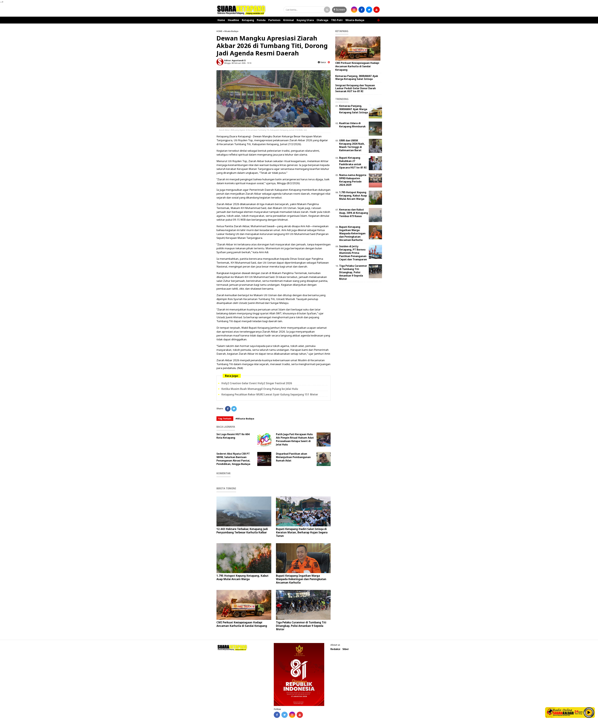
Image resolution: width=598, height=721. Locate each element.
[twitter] (369, 10)
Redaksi (335, 649)
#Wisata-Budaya (244, 418)
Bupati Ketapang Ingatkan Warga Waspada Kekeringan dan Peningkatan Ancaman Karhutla (301, 579)
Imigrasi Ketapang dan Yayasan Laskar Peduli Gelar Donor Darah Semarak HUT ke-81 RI (355, 88)
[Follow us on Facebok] (277, 715)
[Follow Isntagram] (292, 715)
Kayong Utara (305, 20)
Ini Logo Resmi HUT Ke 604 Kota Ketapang (232, 436)
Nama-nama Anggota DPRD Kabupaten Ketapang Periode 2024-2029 (352, 179)
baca (323, 62)
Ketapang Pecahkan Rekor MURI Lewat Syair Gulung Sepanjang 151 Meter (269, 394)
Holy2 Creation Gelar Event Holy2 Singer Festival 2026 (256, 383)
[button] (378, 18)
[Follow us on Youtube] (300, 715)
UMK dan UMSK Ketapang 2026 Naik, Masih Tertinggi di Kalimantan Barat (352, 145)
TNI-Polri (337, 20)
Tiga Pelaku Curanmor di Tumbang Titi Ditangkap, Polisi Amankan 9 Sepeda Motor (301, 626)
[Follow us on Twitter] (284, 715)
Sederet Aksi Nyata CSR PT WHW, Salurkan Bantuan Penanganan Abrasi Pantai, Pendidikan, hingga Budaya (233, 459)
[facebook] (361, 10)
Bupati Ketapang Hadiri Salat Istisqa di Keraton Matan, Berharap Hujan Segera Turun (301, 532)
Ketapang (248, 20)
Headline (233, 20)
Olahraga (322, 20)
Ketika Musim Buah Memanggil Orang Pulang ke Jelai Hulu (259, 389)
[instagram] (354, 10)
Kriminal (288, 20)
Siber (345, 649)
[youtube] (376, 10)
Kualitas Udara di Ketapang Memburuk (352, 124)
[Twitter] (234, 408)
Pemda (261, 20)
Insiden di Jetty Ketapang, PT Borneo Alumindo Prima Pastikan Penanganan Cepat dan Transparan (353, 253)
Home (221, 20)
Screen (340, 9)
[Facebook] (227, 408)
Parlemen (274, 20)
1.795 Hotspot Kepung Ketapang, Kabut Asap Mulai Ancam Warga (242, 577)
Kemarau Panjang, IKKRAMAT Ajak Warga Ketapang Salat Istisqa (356, 77)
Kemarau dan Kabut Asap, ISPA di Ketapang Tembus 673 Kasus (353, 213)
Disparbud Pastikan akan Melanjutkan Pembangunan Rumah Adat (293, 457)
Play (589, 712)
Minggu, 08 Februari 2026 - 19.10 (237, 63)
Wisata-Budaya (354, 20)
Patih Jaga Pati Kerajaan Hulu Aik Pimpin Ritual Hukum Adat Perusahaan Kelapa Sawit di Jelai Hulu (295, 439)
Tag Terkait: (225, 418)
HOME (219, 31)
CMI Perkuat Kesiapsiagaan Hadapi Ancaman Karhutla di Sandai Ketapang (241, 624)
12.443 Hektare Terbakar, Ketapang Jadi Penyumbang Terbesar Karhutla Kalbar (242, 530)
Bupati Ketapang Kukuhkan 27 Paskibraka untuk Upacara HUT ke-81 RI (353, 162)
